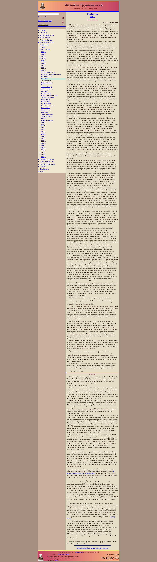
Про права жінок (45, 110)
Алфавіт (42, 47)
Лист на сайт (42, 17)
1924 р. (43, 154)
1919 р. (43, 143)
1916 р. (43, 136)
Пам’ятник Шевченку (47, 82)
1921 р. (43, 147)
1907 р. (43, 65)
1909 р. (43, 70)
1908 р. (43, 68)
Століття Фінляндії (46, 87)
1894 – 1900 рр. (46, 49)
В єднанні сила (45, 85)
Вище (93, 548)
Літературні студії (46, 40)
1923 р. (43, 152)
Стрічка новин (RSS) (45, 21)
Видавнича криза (46, 103)
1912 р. (43, 127)
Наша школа (44, 78)
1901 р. (43, 52)
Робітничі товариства (47, 89)
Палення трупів (45, 101)
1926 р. (43, 157)
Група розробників (63, 554)
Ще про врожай (45, 99)
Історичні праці (45, 37)
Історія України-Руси (47, 35)
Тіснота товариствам (47, 114)
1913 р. (43, 129)
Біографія (43, 32)
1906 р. (43, 63)
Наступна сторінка (102, 548)
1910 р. (43, 122)
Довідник (41, 171)
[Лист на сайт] (62, 18)
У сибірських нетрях (46, 116)
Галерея (43, 166)
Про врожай (44, 91)
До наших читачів (46, 80)
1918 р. (43, 141)
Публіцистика (44, 45)
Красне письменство (47, 42)
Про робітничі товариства (48, 105)
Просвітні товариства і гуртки (49, 95)
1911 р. (43, 125)
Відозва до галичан (46, 76)
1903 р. (43, 56)
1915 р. (43, 134)
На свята (43, 118)
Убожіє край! (44, 112)
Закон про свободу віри (47, 97)
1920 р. (43, 145)
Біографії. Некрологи (47, 159)
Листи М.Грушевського (47, 164)
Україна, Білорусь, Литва (48, 72)
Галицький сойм (45, 108)
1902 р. (43, 54)
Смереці (56, 560)
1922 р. (43, 150)
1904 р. (43, 58)
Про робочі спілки (46, 93)
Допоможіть (79, 552)
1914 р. (43, 132)
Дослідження (44, 169)
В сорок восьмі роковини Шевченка (51, 74)
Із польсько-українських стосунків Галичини (90, 472)
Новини (42, 30)
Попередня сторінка (83, 548)
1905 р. (43, 61)
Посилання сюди (43, 25)
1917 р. (43, 138)
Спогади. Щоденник (46, 161)
